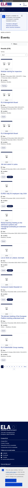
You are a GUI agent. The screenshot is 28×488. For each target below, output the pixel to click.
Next (25, 366)
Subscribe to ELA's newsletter (8, 445)
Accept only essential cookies (13, 484)
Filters (15, 44)
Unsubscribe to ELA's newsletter (9, 447)
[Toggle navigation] (3, 9)
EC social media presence (7, 459)
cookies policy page (11, 472)
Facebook (5, 455)
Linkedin (5, 453)
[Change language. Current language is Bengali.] (20, 4)
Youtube (5, 457)
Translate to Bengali (11, 23)
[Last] (14, 369)
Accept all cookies (10, 480)
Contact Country (5, 443)
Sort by (2, 51)
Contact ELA (4, 441)
